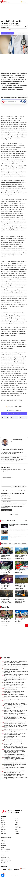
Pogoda (3, 840)
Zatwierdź (6, 510)
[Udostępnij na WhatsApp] (12, 417)
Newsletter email (5, 857)
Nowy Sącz (17, 818)
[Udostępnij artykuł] (26, 26)
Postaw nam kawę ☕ (7, 33)
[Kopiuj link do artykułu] (21, 417)
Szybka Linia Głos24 (5, 849)
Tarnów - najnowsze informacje (14, 544)
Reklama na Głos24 (5, 859)
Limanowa (3, 829)
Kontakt (3, 862)
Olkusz (16, 820)
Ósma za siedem (5, 851)
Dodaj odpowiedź (17, 486)
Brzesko (3, 822)
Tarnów (16, 829)
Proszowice (17, 826)
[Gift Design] (23, 869)
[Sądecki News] (10, 869)
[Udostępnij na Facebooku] (3, 417)
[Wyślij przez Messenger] (7, 417)
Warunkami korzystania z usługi (15, 503)
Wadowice (17, 831)
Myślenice (3, 833)
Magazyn (3, 841)
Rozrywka (5, 607)
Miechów (3, 831)
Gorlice (3, 827)
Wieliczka (17, 833)
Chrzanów (3, 824)
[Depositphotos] (16, 869)
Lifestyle (3, 843)
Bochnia (3, 820)
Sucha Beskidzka (18, 827)
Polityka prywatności (6, 860)
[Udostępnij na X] (16, 417)
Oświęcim (17, 822)
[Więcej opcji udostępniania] (25, 417)
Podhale (16, 824)
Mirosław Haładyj (6, 27)
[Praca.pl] (4, 869)
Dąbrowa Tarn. (4, 826)
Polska (2, 847)
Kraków (3, 818)
